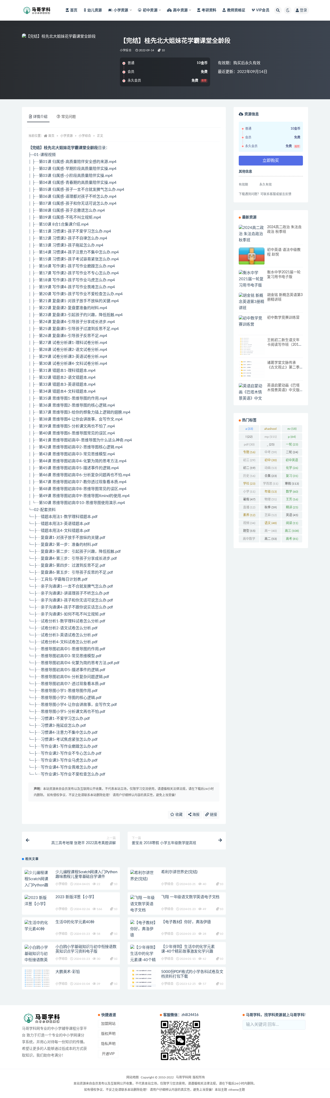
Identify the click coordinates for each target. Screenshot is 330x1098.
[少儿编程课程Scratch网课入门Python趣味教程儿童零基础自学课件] (37, 885)
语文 (271, 523)
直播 (249, 507)
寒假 (292, 483)
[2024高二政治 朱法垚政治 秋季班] (252, 234)
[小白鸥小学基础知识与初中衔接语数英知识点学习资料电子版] (37, 960)
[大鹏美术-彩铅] (37, 978)
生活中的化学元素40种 (74, 922)
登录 (303, 10)
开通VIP (108, 1054)
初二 (249, 467)
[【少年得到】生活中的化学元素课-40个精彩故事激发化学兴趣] (143, 960)
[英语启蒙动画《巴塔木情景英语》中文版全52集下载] (252, 395)
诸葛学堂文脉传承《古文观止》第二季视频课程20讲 (283, 367)
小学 (249, 491)
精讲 (292, 507)
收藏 (178, 814)
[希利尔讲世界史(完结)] (143, 876)
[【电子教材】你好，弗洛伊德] (143, 929)
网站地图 (132, 1077)
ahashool (270, 429)
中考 (271, 452)
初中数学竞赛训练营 (283, 317)
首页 (73, 10)
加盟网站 (108, 1024)
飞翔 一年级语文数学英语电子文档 (190, 897)
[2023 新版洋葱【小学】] (37, 901)
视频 (249, 523)
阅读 (292, 523)
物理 (271, 499)
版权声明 (108, 1034)
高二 (271, 538)
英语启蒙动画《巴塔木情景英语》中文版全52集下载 (283, 390)
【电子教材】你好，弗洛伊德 (186, 922)
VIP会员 (262, 10)
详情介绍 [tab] (40, 117)
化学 (292, 467)
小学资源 (66, 135)
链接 (213, 814)
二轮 (292, 452)
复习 (292, 475)
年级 (271, 491)
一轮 (292, 444)
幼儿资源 (94, 10)
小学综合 (125, 50)
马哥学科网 (183, 1077)
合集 (271, 475)
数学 (292, 491)
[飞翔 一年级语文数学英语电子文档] (143, 904)
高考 (292, 538)
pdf (249, 444)
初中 (271, 460)
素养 (249, 515)
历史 (249, 475)
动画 (271, 467)
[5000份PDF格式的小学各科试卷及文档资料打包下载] (143, 978)
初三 (249, 460)
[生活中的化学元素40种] (37, 926)
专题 (249, 452)
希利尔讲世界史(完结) (179, 872)
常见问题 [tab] (68, 117)
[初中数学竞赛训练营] (252, 321)
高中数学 (249, 539)
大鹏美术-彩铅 (67, 972)
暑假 (249, 499)
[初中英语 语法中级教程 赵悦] (252, 257)
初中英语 (292, 461)
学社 (249, 483)
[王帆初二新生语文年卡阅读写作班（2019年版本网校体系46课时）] (252, 346)
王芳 (292, 499)
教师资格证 (236, 10)
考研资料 (209, 10)
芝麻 (271, 515)
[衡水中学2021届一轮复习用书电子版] (252, 279)
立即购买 (270, 161)
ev (291, 428)
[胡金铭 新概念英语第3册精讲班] (252, 302)
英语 (292, 515)
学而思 (270, 483)
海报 (195, 814)
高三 (292, 530)
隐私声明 (108, 1044)
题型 (249, 530)
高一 (271, 530)
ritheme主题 (236, 1089)
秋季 (271, 507)
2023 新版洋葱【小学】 (75, 897)
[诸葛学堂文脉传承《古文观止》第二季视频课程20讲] (252, 369)
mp (271, 436)
